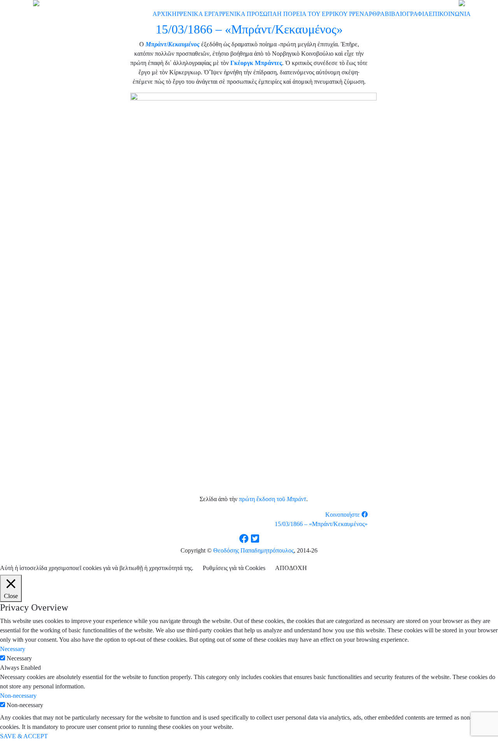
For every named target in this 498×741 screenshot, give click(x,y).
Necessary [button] (12, 649)
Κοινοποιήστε (343, 514)
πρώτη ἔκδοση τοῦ (263, 499)
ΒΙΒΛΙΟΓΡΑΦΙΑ (407, 14)
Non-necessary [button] (18, 695)
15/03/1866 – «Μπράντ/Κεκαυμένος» (321, 524)
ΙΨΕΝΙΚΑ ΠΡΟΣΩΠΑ (248, 14)
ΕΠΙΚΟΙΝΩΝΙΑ (450, 14)
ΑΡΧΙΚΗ (165, 14)
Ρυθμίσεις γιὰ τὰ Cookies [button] (234, 568)
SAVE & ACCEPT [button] (24, 736)
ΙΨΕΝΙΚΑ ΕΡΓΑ (198, 14)
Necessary (19, 658)
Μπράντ (296, 499)
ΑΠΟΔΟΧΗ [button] (291, 568)
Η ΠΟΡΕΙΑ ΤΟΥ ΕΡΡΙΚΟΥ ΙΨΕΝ (320, 14)
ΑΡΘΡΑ (374, 14)
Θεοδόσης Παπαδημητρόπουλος (253, 550)
